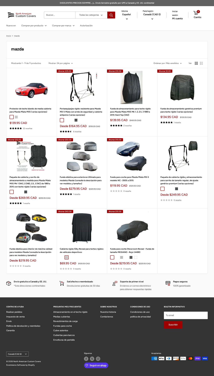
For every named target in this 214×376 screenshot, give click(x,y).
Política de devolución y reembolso (23, 326)
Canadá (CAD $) (15, 354)
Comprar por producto (32, 25)
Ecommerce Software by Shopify (20, 365)
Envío (9, 321)
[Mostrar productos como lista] (201, 63)
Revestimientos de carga (65, 321)
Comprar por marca (61, 25)
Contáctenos (106, 316)
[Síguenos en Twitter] (92, 359)
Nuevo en (11, 25)
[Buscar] (111, 15)
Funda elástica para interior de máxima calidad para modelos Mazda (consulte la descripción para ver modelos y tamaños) (31, 252)
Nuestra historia (108, 312)
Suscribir (173, 324)
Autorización (86, 25)
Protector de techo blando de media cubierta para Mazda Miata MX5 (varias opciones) (30, 110)
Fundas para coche (62, 326)
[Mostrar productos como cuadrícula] (196, 63)
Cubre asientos (60, 330)
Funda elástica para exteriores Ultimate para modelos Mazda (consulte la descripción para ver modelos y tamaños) (81, 180)
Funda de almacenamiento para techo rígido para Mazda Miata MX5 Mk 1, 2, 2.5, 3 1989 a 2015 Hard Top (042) (130, 111)
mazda (17, 36)
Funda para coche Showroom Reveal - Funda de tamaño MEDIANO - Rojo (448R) (132, 250)
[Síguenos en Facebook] (86, 359)
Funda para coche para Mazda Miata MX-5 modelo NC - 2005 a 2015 (129, 178)
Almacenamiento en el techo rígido (70, 312)
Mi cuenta (177, 18)
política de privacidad (140, 316)
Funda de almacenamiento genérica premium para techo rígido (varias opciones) (181, 110)
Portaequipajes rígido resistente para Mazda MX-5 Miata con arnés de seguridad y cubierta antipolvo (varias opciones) (81, 111)
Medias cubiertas (61, 316)
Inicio (8, 36)
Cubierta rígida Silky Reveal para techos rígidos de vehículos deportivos (81, 250)
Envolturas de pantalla (64, 340)
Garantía (10, 330)
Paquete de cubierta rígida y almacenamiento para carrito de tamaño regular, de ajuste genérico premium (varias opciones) (181, 180)
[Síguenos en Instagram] (98, 359)
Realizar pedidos (14, 312)
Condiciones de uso (140, 312)
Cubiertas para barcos (64, 335)
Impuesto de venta (15, 316)
